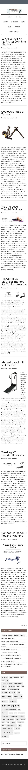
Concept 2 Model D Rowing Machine (13, 534)
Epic (19, 692)
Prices (7, 722)
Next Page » (24, 625)
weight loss (5, 736)
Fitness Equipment (17, 764)
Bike (7, 680)
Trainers (17, 728)
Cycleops (4, 686)
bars (3, 680)
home (19, 709)
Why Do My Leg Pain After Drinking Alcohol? (13, 41)
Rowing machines (11, 725)
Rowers (3, 725)
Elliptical (4, 692)
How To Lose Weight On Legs (11, 208)
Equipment (6, 696)
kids (15, 713)
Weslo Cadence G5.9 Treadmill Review (11, 658)
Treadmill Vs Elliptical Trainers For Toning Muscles (14, 281)
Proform (13, 722)
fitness (13, 701)
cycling (18, 686)
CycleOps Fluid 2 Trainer (12, 113)
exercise (18, 696)
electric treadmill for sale (13, 689)
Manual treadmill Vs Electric (12, 364)
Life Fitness (21, 713)
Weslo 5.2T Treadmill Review (12, 454)
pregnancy (23, 719)
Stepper (10, 728)
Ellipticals (12, 692)
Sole (20, 725)
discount (3, 689)
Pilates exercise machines (17, 716)
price (3, 722)
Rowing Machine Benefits (8, 661)
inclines (11, 713)
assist (22, 677)
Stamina (4, 728)
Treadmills (7, 732)
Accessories (16, 677)
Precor (17, 719)
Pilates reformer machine (8, 719)
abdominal (5, 677)
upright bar (17, 733)
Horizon (4, 713)
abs (11, 677)
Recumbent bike (21, 722)
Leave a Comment (12, 48)
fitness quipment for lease (9, 709)
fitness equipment (11, 705)
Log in (24, 764)
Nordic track (5, 716)
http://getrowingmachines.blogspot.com (12, 754)
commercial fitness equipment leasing (12, 683)
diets (23, 686)
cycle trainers (12, 686)
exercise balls (4, 701)
